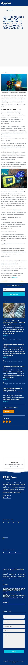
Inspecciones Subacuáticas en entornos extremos (12, 593)
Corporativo (9, 10)
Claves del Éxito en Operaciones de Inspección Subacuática (14, 596)
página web (14, 277)
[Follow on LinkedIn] (7, 421)
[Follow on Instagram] (4, 421)
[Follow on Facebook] (12, 607)
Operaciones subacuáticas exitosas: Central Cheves (13, 598)
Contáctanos (8, 411)
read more (5, 335)
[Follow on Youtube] (10, 421)
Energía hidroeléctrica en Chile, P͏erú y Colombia (12, 591)
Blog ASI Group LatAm (17, 209)
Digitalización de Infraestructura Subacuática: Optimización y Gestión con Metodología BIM (14, 322)
